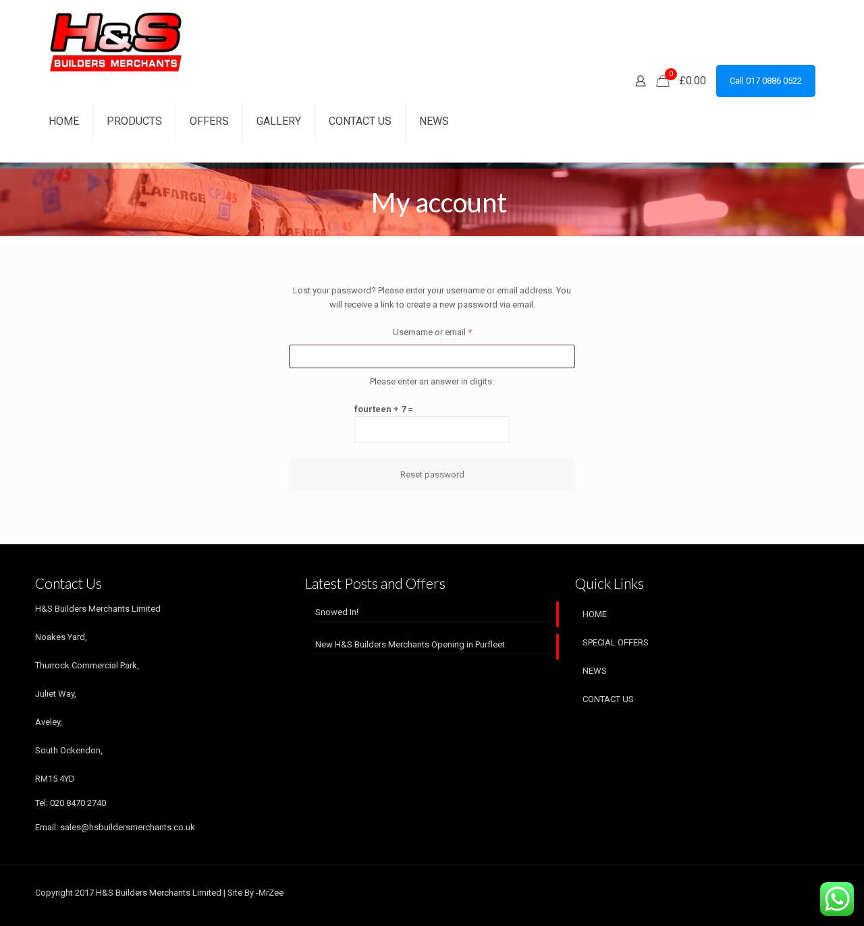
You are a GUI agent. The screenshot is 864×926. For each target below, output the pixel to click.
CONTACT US (608, 699)
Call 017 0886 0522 (766, 81)
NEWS (595, 671)
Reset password (432, 474)
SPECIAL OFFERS (616, 642)
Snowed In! (336, 612)
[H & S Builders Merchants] (116, 40)
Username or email (449, 331)
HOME (595, 614)
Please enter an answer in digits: (432, 381)
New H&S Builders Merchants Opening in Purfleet (410, 644)
